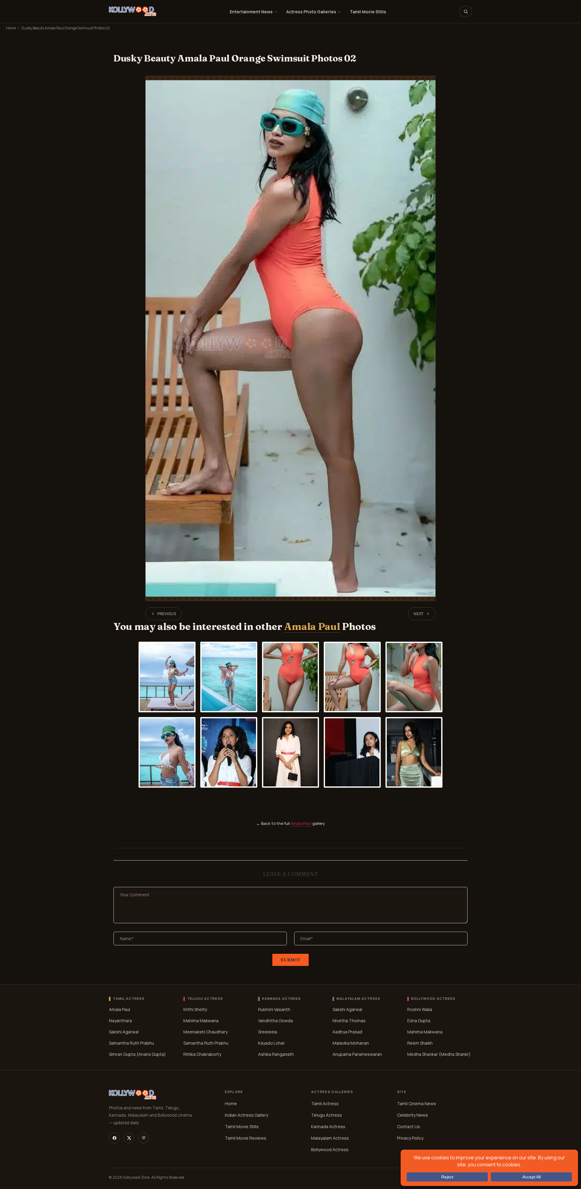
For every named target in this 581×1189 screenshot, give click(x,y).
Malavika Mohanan (351, 1043)
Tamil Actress (325, 1103)
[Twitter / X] (128, 1137)
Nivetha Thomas (349, 1020)
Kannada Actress (328, 1126)
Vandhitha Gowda (275, 1020)
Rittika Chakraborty (202, 1054)
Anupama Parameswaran (357, 1054)
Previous (166, 613)
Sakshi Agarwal (124, 1032)
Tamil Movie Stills (368, 12)
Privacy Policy (410, 1138)
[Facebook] (114, 1137)
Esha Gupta (418, 1020)
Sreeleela (267, 1032)
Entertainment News (251, 12)
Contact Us (408, 1126)
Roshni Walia (419, 1009)
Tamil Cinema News (416, 1103)
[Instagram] (143, 1137)
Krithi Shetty (195, 1009)
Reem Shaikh (420, 1043)
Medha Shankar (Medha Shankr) (439, 1054)
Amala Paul (312, 626)
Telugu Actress (326, 1115)
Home (11, 28)
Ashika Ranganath (276, 1054)
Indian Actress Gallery (246, 1115)
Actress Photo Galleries (311, 12)
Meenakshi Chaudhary (205, 1032)
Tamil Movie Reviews (245, 1138)
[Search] (465, 11)
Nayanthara (120, 1020)
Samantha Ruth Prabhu (131, 1043)
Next (419, 613)
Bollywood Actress (330, 1149)
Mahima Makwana (200, 1020)
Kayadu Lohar (271, 1043)
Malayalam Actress (330, 1138)
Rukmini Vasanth (274, 1009)
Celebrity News (412, 1115)
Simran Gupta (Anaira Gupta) (137, 1054)
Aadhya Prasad (347, 1032)
